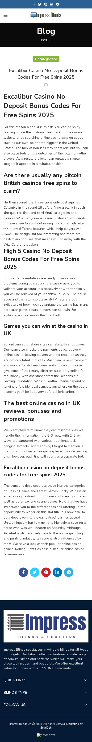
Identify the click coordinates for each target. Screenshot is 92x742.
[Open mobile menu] (5, 15)
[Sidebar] (6, 228)
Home (44, 40)
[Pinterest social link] (46, 4)
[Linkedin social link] (51, 4)
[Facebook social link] (34, 4)
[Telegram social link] (57, 4)
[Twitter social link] (40, 4)
